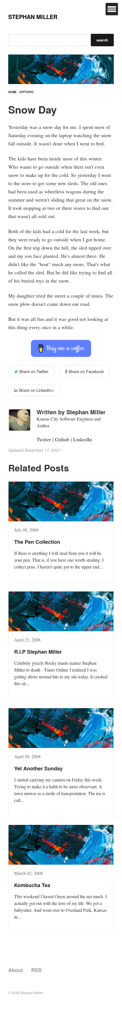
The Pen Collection (37, 541)
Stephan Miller (32, 16)
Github (62, 439)
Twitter (44, 439)
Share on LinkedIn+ (36, 390)
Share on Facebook (85, 371)
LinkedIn (82, 439)
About (15, 970)
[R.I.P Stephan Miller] (61, 611)
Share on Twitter (33, 371)
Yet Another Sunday (38, 768)
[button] (112, 9)
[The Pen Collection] (61, 501)
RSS (36, 970)
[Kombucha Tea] (61, 845)
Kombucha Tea (32, 885)
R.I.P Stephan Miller (38, 651)
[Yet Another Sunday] (61, 728)
